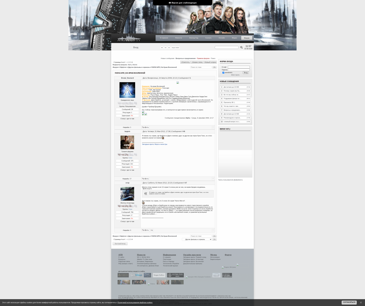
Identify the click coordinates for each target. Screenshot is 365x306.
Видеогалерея (215, 259)
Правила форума (203, 58)
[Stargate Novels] (175, 277)
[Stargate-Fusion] (226, 277)
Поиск (213, 58)
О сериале (164, 38)
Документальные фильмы (192, 263)
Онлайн (222, 38)
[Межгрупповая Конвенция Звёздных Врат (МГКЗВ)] (123, 284)
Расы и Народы (168, 261)
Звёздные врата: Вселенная (193, 261)
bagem (127, 131)
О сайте (121, 257)
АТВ (120, 255)
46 (184, 131)
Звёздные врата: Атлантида (193, 259)
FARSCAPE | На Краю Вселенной (164, 67)
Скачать (208, 38)
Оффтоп (123, 67)
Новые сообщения (167, 58)
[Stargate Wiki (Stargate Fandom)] (197, 277)
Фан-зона (148, 259)
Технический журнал (170, 266)
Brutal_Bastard (127, 78)
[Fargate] (162, 284)
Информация (169, 255)
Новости (178, 38)
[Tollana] (150, 284)
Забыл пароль (235, 75)
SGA (143, 257)
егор (127, 183)
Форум (246, 38)
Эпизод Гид (193, 38)
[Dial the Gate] (146, 277)
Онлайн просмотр (192, 255)
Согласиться (349, 302)
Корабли (176, 263)
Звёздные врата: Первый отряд (194, 257)
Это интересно (142, 266)
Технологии (167, 263)
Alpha (130, 65)
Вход (135, 47)
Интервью (140, 261)
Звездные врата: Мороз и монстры (154, 144)
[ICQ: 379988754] (151, 230)
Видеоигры (149, 261)
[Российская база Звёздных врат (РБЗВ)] (138, 284)
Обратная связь (124, 261)
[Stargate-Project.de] (215, 277)
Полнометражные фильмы (146, 263)
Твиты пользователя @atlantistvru (230, 180)
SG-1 (139, 257)
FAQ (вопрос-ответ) (125, 263)
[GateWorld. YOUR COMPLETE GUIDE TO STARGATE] (135, 277)
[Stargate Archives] (158, 277)
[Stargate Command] (122, 277)
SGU (148, 257)
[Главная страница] (129, 38)
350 (131, 164)
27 (130, 179)
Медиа (234, 38)
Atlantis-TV (140, 259)
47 (186, 183)
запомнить (228, 72)
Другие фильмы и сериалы (139, 67)
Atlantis (134, 65)
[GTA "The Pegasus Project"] (177, 284)
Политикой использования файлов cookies (135, 302)
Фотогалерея (215, 257)
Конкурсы (121, 259)
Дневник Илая (154, 266)
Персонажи (167, 259)
